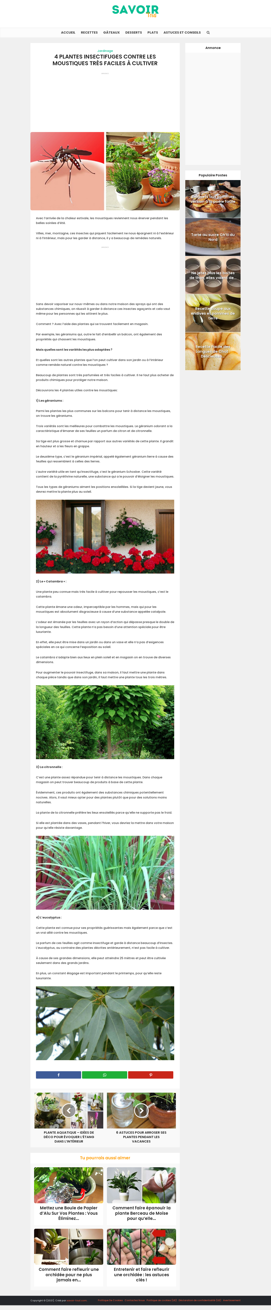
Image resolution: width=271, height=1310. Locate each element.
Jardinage (105, 51)
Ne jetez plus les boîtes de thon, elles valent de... (213, 275)
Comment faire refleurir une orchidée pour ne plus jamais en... (69, 1275)
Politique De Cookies (110, 1300)
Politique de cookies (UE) (162, 1300)
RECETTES (89, 32)
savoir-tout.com (77, 1300)
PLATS (152, 32)
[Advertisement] (105, 100)
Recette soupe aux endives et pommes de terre (213, 313)
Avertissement (232, 1300)
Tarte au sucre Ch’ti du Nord (213, 237)
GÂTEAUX (111, 32)
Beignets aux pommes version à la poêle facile (213, 199)
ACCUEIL (68, 32)
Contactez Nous (135, 1300)
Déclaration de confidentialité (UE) (200, 1300)
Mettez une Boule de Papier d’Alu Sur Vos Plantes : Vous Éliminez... (69, 1213)
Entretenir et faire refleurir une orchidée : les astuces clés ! (141, 1275)
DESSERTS (133, 32)
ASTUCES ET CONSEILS (182, 32)
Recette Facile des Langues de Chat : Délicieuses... (213, 351)
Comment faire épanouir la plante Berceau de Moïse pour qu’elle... (141, 1213)
